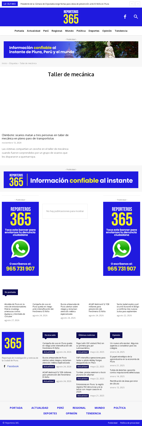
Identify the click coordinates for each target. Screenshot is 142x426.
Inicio (4, 63)
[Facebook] (125, 17)
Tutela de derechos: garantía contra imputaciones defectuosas (125, 371)
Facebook (13, 366)
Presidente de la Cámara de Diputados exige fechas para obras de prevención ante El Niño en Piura (65, 4)
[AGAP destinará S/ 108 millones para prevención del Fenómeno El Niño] (89, 300)
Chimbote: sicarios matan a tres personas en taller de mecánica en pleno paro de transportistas (35, 136)
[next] (138, 3)
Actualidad (49, 352)
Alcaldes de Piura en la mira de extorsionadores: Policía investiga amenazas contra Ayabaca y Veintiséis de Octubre (15, 310)
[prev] (132, 3)
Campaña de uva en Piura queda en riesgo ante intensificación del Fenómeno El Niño (43, 308)
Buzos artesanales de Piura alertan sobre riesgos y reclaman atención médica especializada (70, 309)
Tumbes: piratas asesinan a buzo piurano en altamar (91, 373)
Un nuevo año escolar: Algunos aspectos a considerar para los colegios (124, 345)
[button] (135, 17)
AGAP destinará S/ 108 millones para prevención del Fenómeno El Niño (99, 308)
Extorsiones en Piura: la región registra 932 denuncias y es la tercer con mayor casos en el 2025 (90, 388)
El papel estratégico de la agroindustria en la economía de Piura (124, 359)
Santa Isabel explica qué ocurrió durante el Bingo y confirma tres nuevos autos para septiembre (128, 308)
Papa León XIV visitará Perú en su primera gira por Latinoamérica (90, 345)
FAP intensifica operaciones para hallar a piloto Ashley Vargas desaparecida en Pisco (90, 360)
